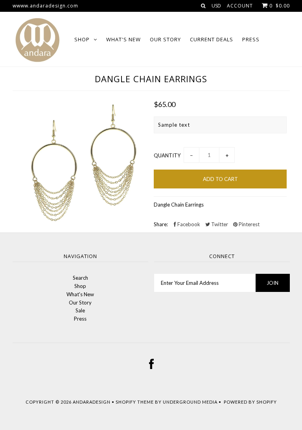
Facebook (188, 224)
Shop (82, 39)
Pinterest (249, 224)
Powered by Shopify (250, 401)
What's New (123, 39)
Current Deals (211, 39)
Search (80, 278)
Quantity (167, 155)
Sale (80, 310)
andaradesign (91, 401)
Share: (161, 224)
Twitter (219, 224)
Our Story (165, 39)
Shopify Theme (135, 401)
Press (251, 39)
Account (240, 5)
